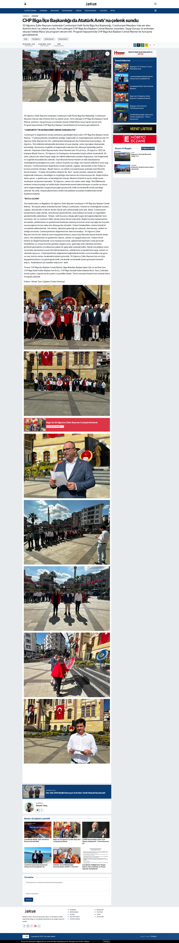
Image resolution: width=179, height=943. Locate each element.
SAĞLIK (78, 11)
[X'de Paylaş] (138, 45)
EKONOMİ (55, 11)
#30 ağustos (36, 39)
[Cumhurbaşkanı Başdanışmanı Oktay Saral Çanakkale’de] (37, 855)
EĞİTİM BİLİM (67, 11)
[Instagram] (31, 926)
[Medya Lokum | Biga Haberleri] (91, 4)
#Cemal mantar (63, 39)
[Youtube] (35, 926)
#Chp (25, 39)
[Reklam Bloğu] (135, 53)
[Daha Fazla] (146, 45)
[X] (28, 926)
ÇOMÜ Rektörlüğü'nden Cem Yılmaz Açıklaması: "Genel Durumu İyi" (95, 841)
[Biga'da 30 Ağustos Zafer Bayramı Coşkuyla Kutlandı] (66, 830)
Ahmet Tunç (41, 806)
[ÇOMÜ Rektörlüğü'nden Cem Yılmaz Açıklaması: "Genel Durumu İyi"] (95, 830)
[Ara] (155, 4)
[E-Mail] (37, 810)
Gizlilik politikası (96, 941)
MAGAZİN (100, 917)
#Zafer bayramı (49, 39)
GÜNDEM (43, 11)
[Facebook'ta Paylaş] (134, 45)
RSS (26, 936)
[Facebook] (41, 810)
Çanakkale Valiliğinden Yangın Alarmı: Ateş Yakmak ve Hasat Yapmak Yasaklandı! (93, 867)
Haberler (25, 16)
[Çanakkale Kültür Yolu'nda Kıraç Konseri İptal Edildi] (37, 830)
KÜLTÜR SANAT (90, 11)
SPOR (113, 11)
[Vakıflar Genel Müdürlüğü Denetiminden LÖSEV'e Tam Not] (66, 855)
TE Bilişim (154, 936)
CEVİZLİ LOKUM (30, 11)
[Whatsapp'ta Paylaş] (142, 45)
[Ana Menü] (156, 10)
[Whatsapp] (39, 926)
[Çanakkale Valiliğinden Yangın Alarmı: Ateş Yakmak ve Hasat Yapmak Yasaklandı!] (95, 855)
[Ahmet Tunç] (29, 807)
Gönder (29, 899)
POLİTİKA (103, 11)
